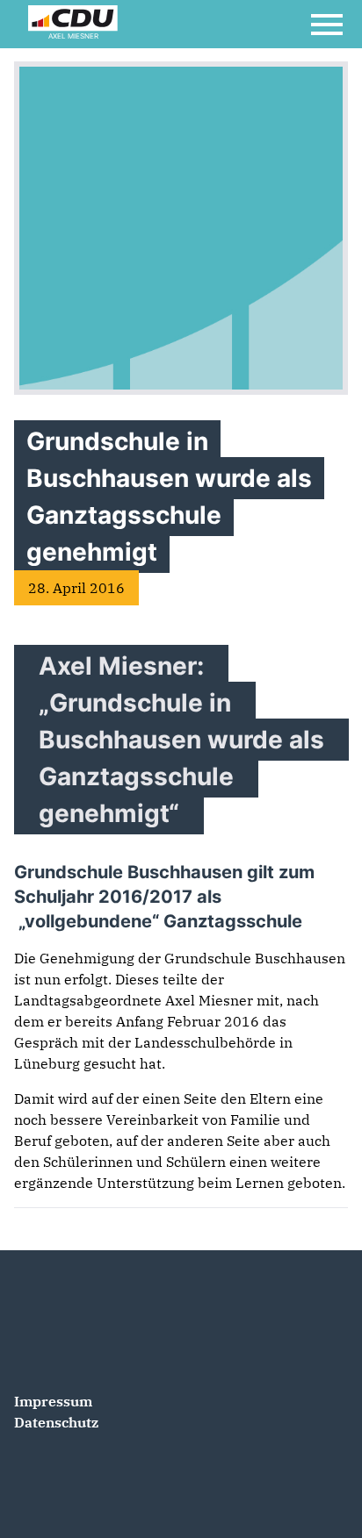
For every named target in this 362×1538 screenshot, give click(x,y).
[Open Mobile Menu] (327, 25)
